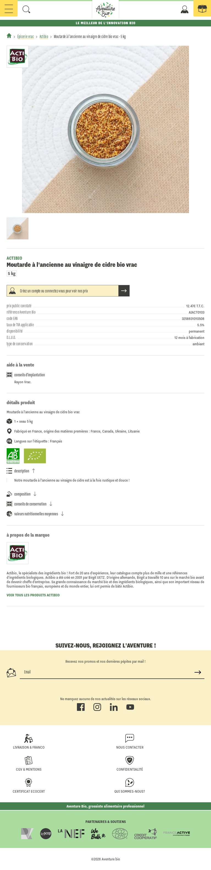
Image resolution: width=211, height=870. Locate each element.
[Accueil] (9, 35)
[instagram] (97, 709)
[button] (26, 9)
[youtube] (130, 709)
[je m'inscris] (197, 672)
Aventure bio (111, 859)
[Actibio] (18, 57)
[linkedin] (114, 709)
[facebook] (81, 709)
